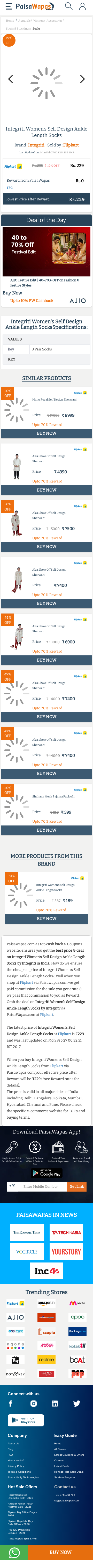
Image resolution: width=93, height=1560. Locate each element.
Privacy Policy (16, 1466)
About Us (13, 1443)
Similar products (46, 378)
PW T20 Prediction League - (19, 1531)
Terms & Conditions (19, 1471)
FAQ (10, 1454)
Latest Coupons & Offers (69, 1454)
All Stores (60, 1449)
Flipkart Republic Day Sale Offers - (20, 1523)
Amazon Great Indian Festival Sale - (20, 1505)
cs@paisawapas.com (66, 1500)
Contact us (65, 1487)
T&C (10, 188)
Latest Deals (61, 1466)
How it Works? (16, 1460)
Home (57, 1443)
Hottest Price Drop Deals (68, 1471)
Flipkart (71, 145)
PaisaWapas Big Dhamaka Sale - (20, 1496)
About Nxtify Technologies (23, 1477)
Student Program (64, 1477)
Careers (59, 1460)
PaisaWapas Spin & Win (22, 1538)
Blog (10, 1449)
